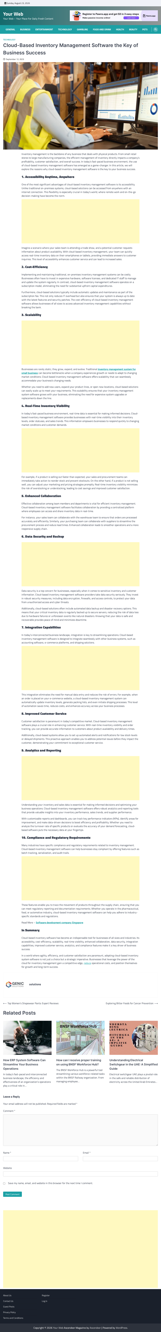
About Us (7, 1295)
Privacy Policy (9, 1312)
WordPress (121, 1328)
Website (7, 1168)
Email (87, 1153)
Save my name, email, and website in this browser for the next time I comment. (50, 1183)
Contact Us (8, 1301)
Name (7, 1153)
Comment (9, 1111)
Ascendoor (95, 1328)
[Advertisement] (80, 221)
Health (120, 29)
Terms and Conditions (13, 1318)
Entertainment (44, 29)
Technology (65, 29)
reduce (87, 963)
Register (46, 1295)
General (10, 29)
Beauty (133, 29)
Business (25, 29)
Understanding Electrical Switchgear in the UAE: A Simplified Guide (133, 1064)
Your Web (13, 14)
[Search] (155, 29)
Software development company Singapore (59, 922)
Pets (144, 29)
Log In (44, 1301)
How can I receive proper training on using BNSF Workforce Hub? (78, 1062)
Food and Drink (102, 29)
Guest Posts (8, 1306)
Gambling (82, 29)
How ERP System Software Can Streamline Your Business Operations (24, 1064)
